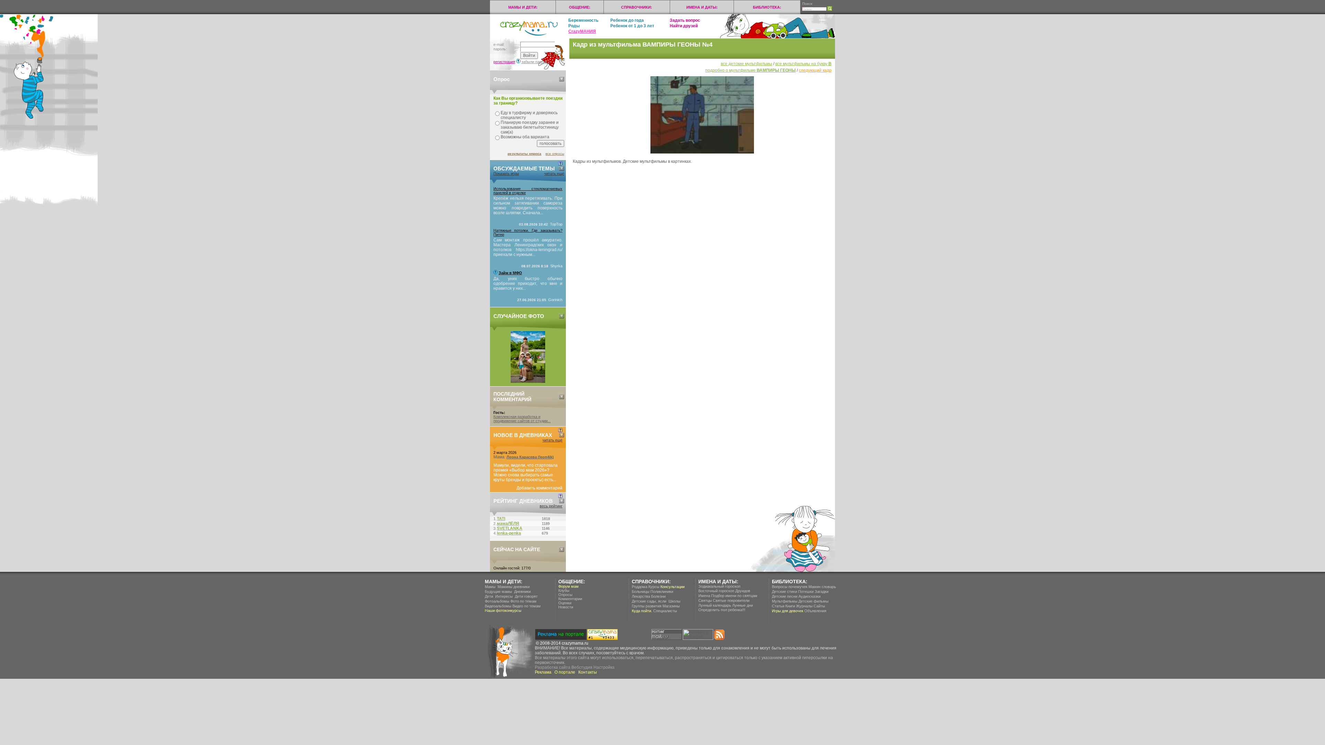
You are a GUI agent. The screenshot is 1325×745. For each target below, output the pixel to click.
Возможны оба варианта (525, 137)
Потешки (806, 591)
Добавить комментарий (539, 488)
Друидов (742, 591)
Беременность (583, 20)
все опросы (555, 154)
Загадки (821, 591)
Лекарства (641, 596)
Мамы (490, 587)
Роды (574, 25)
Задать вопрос (685, 20)
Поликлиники (661, 591)
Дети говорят (526, 596)
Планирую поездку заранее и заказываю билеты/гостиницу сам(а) (530, 127)
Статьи (778, 606)
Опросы (565, 595)
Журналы (804, 606)
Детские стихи (784, 591)
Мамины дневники (514, 587)
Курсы (653, 587)
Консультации (672, 587)
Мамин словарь (822, 587)
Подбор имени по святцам (734, 596)
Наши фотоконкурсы (503, 610)
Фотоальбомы (497, 601)
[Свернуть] (561, 79)
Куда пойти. (642, 611)
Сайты (819, 606)
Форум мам (568, 586)
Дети (489, 596)
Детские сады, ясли (649, 601)
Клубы (563, 590)
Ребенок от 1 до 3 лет (632, 25)
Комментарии (570, 599)
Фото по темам (523, 601)
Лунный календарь (714, 605)
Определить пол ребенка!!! (721, 610)
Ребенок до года (627, 20)
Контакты (587, 672)
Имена (704, 596)
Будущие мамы (498, 591)
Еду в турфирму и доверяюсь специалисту (529, 115)
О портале (564, 672)
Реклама (543, 672)
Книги (790, 606)
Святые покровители (731, 600)
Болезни (658, 596)
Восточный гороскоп (716, 591)
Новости (565, 607)
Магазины (671, 606)
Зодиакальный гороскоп (719, 586)
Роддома (639, 587)
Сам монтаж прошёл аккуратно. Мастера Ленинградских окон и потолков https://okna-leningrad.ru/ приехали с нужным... (527, 247)
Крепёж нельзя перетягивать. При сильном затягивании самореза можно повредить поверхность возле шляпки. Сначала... (527, 205)
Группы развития (646, 606)
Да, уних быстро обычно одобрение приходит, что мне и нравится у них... (527, 283)
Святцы (705, 600)
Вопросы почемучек (789, 587)
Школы (674, 601)
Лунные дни (742, 605)
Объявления (815, 611)
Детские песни (784, 596)
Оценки (564, 603)
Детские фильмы (813, 601)
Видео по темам (526, 606)
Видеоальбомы (498, 606)
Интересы (504, 596)
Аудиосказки (809, 596)
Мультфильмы (784, 601)
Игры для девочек (787, 611)
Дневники (522, 591)
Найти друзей (684, 25)
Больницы (640, 591)
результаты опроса (524, 154)
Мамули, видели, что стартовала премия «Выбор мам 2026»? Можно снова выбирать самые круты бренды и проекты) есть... (525, 472)
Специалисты (665, 611)
